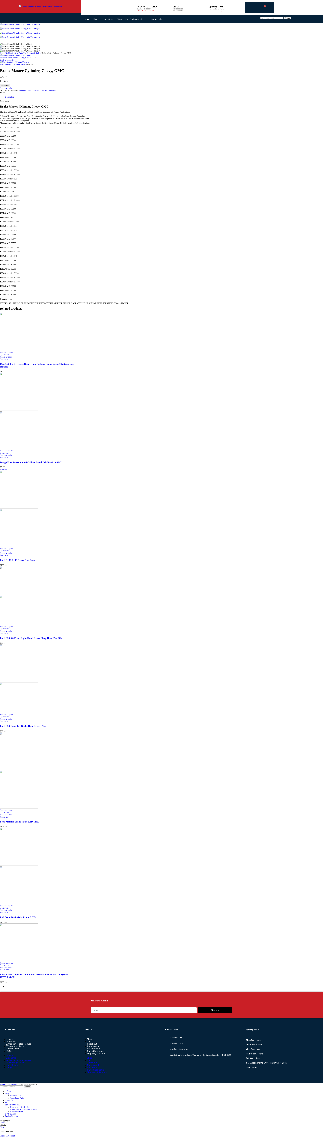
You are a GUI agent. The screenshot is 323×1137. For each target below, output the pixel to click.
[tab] (9, 97)
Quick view (4, 355)
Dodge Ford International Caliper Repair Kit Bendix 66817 (31, 462)
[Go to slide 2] (164, 989)
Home (86, 19)
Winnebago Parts (15, 1046)
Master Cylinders (34, 53)
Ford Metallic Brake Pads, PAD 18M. (19, 821)
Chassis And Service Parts (20, 1107)
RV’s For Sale (93, 1049)
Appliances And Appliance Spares (23, 1109)
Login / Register (11, 1116)
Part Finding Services (135, 19)
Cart (89, 1041)
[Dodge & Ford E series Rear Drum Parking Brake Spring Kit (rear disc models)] (19, 350)
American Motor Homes (18, 1044)
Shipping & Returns (97, 1053)
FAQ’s (9, 1051)
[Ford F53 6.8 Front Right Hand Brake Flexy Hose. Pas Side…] (19, 594)
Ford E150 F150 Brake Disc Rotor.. (18, 560)
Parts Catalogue (95, 1051)
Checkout (92, 1044)
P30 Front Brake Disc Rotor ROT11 (18, 917)
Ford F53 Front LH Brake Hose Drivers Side (23, 726)
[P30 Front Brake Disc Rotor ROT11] (19, 865)
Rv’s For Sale (15, 1096)
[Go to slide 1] (164, 986)
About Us (108, 19)
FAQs (119, 19)
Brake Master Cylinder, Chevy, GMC (15, 58)
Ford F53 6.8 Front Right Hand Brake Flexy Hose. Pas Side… (32, 638)
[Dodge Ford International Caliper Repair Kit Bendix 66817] (19, 410)
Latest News (12, 1049)
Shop (95, 19)
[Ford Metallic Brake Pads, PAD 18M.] (19, 769)
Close (2, 1123)
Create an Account (7, 1136)
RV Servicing (157, 19)
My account (93, 1046)
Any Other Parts (16, 1111)
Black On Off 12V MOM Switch (13, 64)
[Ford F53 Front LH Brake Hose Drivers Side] (19, 681)
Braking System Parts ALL (16, 53)
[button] (4, 359)
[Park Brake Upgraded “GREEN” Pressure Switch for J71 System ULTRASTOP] (19, 961)
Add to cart (5, 86)
